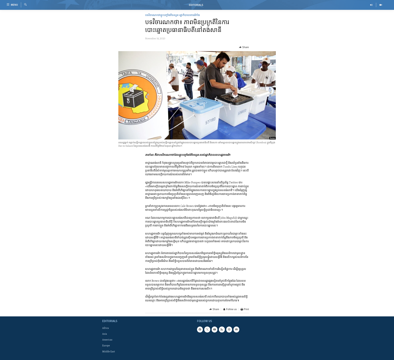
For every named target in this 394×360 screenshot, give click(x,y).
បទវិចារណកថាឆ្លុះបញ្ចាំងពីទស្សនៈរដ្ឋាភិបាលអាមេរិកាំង (172, 15)
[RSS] (222, 329)
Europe (106, 345)
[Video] (380, 5)
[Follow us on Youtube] (214, 329)
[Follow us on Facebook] (200, 329)
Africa (105, 328)
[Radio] (371, 5)
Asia (104, 334)
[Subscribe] (236, 329)
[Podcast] (229, 329)
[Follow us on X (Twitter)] (207, 329)
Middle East (108, 351)
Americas (107, 340)
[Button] (244, 47)
